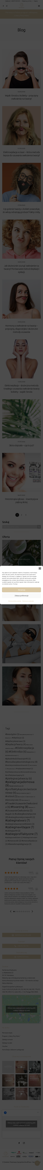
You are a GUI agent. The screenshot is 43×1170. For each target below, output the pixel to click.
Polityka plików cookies (14, 601)
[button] (40, 568)
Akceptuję (21, 590)
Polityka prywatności (28, 601)
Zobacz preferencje (21, 596)
